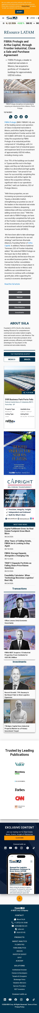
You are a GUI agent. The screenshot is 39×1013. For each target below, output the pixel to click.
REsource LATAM (19, 32)
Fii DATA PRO (19, 945)
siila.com (21, 929)
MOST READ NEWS (20, 524)
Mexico (11, 359)
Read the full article (12, 284)
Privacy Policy (25, 6)
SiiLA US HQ (21, 932)
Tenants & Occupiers (19, 976)
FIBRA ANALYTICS (19, 948)
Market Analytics (19, 941)
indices (19, 951)
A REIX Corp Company (19, 910)
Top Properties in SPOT (20, 354)
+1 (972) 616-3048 (21, 923)
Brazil (27, 359)
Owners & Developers (19, 973)
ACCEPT (19, 12)
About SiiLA (21, 919)
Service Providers (19, 986)
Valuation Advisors (19, 983)
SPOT (20, 958)
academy (19, 961)
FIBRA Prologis (10, 122)
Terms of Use (31, 1004)
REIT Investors (19, 989)
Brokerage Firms (19, 979)
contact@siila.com (21, 926)
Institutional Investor (19, 970)
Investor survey (19, 954)
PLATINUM (29, 392)
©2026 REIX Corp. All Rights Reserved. (14, 1004)
